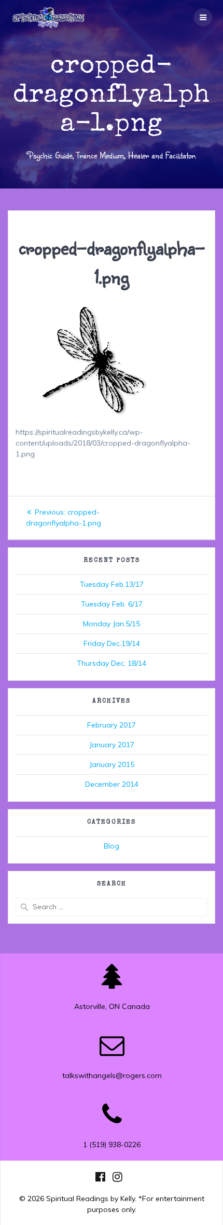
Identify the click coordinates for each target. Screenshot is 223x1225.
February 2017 (111, 725)
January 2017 (111, 744)
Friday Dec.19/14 (111, 643)
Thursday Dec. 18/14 (111, 663)
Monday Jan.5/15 (111, 623)
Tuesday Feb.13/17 (112, 584)
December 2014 (111, 784)
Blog (111, 846)
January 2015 (111, 764)
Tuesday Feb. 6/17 (112, 604)
